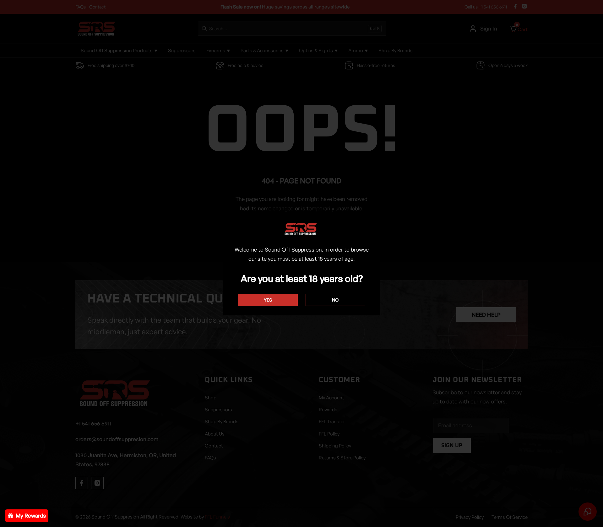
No (335, 299)
